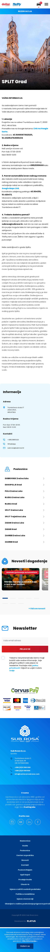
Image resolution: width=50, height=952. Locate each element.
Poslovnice (25, 850)
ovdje (12, 670)
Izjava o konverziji (25, 899)
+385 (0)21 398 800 (22, 770)
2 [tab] (13, 598)
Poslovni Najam (25, 870)
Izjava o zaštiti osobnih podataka (25, 889)
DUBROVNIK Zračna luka (17, 478)
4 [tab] (29, 598)
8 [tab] (21, 603)
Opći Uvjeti (25, 875)
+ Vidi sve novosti (37, 608)
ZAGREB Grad (11, 542)
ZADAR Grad (11, 529)
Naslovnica (25, 841)
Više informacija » (29, 941)
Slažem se (25, 946)
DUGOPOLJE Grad (13, 484)
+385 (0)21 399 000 (22, 767)
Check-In (25, 884)
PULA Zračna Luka (13, 491)
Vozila (25, 845)
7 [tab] (13, 603)
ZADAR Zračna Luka (14, 523)
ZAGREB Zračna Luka (15, 535)
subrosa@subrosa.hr (16, 448)
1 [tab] (5, 598)
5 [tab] (36, 598)
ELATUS (31, 921)
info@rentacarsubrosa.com (27, 774)
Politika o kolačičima (25, 894)
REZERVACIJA (25, 11)
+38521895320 (13, 440)
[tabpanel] (20, 579)
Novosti (25, 860)
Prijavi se (25, 649)
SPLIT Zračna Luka (14, 510)
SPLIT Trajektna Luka (15, 516)
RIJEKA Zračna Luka (14, 497)
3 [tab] (21, 598)
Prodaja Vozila (25, 879)
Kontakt (25, 865)
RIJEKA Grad (11, 504)
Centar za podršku (25, 855)
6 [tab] (5, 603)
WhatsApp (12, 444)
